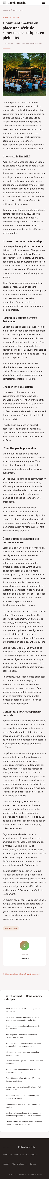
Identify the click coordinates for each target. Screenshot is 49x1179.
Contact (33, 1164)
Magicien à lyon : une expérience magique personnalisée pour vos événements (23, 1044)
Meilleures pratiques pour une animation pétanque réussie (22, 1053)
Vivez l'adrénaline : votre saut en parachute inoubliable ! (23, 1009)
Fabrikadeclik (14, 2)
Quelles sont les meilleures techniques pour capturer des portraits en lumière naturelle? (23, 1114)
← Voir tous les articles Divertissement (21, 974)
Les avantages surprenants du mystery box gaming (23, 1105)
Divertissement (17, 10)
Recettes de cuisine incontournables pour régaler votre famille (22, 1096)
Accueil (5, 10)
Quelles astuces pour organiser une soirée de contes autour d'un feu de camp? (24, 1122)
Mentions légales (19, 1164)
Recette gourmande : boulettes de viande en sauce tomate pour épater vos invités (24, 1018)
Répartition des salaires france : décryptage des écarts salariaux (23, 1079)
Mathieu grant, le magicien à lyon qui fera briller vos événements (23, 1070)
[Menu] (43, 3)
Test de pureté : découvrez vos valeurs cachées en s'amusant (21, 1035)
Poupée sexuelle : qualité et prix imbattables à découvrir (24, 1062)
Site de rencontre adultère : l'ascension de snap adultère (23, 1027)
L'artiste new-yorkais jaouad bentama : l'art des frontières (23, 1088)
